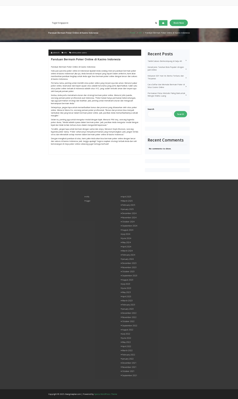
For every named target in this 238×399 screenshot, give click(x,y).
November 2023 (129, 267)
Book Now (179, 23)
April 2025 (126, 196)
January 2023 (128, 309)
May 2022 (126, 342)
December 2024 (129, 213)
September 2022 (129, 325)
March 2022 (127, 350)
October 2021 (128, 371)
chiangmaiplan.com (119, 11)
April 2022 (126, 346)
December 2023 (129, 263)
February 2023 (128, 304)
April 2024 (126, 246)
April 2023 (126, 296)
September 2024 (129, 225)
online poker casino (79, 52)
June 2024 (126, 238)
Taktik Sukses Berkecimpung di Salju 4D (165, 61)
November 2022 (129, 317)
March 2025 (127, 201)
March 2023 (127, 300)
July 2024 (126, 234)
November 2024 (129, 217)
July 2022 (126, 333)
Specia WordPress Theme (105, 394)
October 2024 (128, 221)
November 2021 (129, 367)
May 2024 (126, 242)
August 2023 (127, 280)
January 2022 (128, 358)
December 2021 (129, 363)
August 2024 (127, 230)
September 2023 (129, 275)
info (140, 32)
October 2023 (128, 271)
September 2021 (129, 375)
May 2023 (126, 292)
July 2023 (126, 284)
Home (132, 32)
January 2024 (128, 259)
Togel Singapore (60, 22)
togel (88, 201)
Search (151, 109)
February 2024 (128, 255)
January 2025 (128, 209)
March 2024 (127, 250)
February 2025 (128, 205)
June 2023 (126, 288)
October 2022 (128, 321)
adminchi (56, 52)
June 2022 (126, 338)
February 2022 (128, 354)
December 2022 (129, 313)
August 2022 (127, 329)
